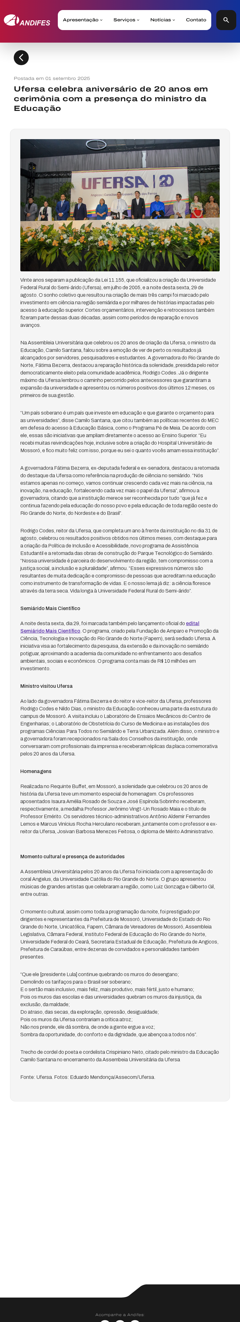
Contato (196, 20)
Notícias (160, 20)
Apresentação (80, 20)
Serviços (124, 20)
